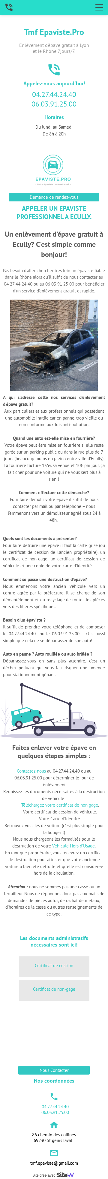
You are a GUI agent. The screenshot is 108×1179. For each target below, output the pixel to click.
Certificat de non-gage (54, 989)
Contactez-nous (31, 771)
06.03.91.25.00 (54, 104)
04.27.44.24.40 (54, 94)
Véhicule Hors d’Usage (73, 846)
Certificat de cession (54, 965)
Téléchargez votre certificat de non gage (59, 805)
